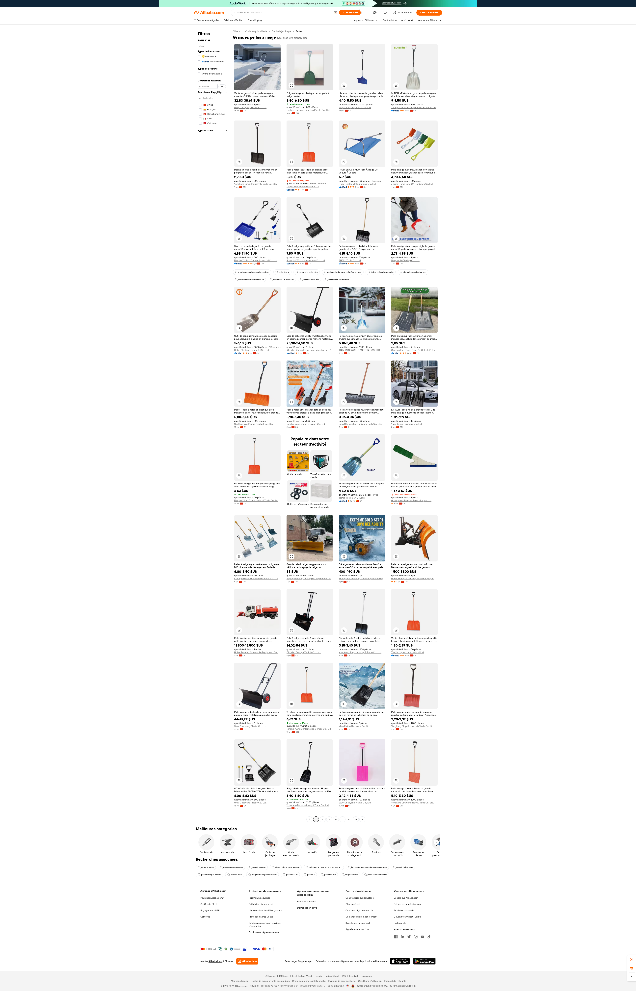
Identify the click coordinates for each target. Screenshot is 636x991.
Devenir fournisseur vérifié (407, 916)
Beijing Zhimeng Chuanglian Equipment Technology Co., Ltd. (310, 578)
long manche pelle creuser (264, 874)
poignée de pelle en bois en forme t (325, 867)
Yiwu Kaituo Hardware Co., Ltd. (406, 424)
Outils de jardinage (281, 31)
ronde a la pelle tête (308, 272)
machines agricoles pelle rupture (253, 272)
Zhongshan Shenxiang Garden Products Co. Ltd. (414, 107)
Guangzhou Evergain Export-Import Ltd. (411, 500)
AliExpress (270, 976)
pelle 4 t (311, 874)
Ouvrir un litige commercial (359, 910)
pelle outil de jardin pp (283, 279)
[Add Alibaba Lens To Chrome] (247, 961)
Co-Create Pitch (208, 904)
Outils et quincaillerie (256, 31)
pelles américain (311, 279)
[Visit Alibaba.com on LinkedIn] (402, 937)
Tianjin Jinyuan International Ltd (303, 186)
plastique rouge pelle (233, 867)
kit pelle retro (351, 874)
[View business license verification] (347, 986)
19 (356, 819)
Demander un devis (307, 907)
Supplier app (305, 961)
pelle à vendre (258, 867)
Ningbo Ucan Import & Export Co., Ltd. (306, 424)
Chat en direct (352, 904)
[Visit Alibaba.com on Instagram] (416, 937)
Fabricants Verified (306, 901)
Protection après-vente (261, 916)
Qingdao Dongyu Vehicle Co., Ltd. (304, 652)
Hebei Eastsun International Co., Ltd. (357, 184)
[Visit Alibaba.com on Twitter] (409, 937)
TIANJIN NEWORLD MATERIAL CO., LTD (359, 350)
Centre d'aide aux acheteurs (359, 897)
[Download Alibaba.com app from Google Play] (424, 961)
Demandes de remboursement (361, 916)
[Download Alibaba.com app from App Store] (400, 961)
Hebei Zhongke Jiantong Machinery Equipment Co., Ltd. (414, 578)
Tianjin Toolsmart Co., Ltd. (352, 497)
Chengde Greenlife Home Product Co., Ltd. (256, 578)
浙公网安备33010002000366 (372, 986)
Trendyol (353, 976)
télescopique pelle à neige (287, 867)
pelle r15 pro (330, 874)
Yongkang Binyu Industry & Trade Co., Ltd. (255, 184)
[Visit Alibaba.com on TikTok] (429, 937)
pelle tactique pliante (211, 874)
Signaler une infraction (357, 929)
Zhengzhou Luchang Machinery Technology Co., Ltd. (362, 578)
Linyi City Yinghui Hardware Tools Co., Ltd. (360, 424)
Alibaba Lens (215, 961)
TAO (344, 976)
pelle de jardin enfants (338, 279)
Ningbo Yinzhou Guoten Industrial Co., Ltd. (255, 260)
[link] (631, 959)
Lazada (318, 976)
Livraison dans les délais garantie (265, 910)
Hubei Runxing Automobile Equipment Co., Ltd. (257, 652)
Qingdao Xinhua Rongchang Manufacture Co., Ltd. (310, 350)
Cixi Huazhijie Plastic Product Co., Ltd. (253, 424)
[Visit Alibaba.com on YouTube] (422, 937)
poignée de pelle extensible (251, 279)
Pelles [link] (299, 31)
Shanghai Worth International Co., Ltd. (306, 260)
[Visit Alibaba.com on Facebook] (396, 937)
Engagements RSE (209, 910)
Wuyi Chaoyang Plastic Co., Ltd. (250, 107)
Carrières (205, 916)
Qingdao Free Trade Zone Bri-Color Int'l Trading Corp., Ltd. (414, 350)
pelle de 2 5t (292, 874)
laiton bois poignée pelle (382, 272)
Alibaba (236, 31)
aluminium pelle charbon (414, 272)
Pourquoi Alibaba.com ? (212, 897)
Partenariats (400, 923)
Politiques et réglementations (264, 932)
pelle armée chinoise (377, 874)
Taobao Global (331, 976)
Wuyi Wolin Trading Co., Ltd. (405, 260)
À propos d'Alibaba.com (213, 891)
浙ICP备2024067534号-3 (403, 986)
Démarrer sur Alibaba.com (407, 904)
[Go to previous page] (309, 819)
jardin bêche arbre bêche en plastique (369, 867)
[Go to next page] (362, 819)
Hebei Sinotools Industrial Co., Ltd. (251, 350)
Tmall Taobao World (302, 976)
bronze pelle (236, 874)
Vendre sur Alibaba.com (406, 897)
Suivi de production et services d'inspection (265, 924)
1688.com (284, 976)
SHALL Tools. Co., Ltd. (350, 260)
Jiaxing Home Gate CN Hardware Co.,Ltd (412, 184)
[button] (336, 13)
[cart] (385, 13)
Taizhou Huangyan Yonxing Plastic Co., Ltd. (308, 110)
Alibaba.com (380, 961)
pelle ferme (284, 272)
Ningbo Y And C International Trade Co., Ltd (256, 500)
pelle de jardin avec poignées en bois (344, 272)
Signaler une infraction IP (358, 923)
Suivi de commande (404, 910)
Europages (366, 976)
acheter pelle (207, 867)
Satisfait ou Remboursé (261, 904)
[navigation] (212, 426)
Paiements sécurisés (259, 897)
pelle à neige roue (404, 867)
